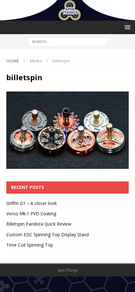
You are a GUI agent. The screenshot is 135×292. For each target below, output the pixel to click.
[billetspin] (67, 165)
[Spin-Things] (67, 17)
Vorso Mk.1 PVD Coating (31, 213)
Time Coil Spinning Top (29, 245)
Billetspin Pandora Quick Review (38, 224)
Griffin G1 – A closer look (31, 203)
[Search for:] (67, 41)
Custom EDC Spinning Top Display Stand (47, 234)
